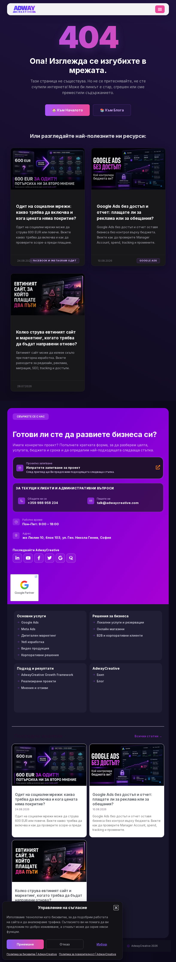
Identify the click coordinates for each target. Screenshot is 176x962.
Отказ (65, 944)
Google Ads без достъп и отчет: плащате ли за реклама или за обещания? (125, 212)
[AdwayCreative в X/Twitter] (49, 558)
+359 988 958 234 (43, 503)
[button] (116, 908)
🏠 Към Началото (67, 110)
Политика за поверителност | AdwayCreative (87, 954)
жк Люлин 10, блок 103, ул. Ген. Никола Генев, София (67, 538)
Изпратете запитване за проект (53, 468)
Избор (102, 944)
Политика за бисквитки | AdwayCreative (32, 954)
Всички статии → (148, 736)
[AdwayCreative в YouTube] (28, 558)
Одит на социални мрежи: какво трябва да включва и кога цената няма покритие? (46, 212)
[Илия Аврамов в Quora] (71, 558)
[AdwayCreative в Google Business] (60, 558)
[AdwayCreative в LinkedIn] (17, 558)
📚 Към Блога (112, 110)
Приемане (25, 944)
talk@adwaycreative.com (118, 503)
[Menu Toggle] (160, 9)
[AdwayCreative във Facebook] (39, 558)
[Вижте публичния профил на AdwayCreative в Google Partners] (24, 587)
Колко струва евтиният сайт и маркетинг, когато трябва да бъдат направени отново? (46, 338)
